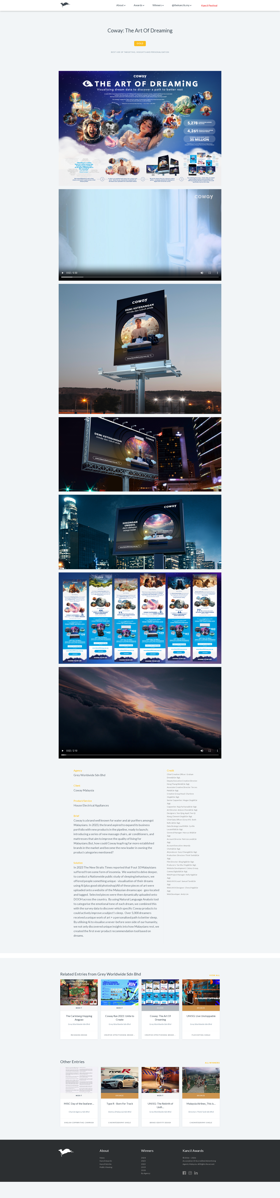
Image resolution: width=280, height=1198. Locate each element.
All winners (212, 1062)
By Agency (145, 1173)
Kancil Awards (65, 5)
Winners (157, 5)
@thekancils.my (181, 5)
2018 (143, 1170)
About (120, 5)
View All (214, 975)
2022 (143, 1164)
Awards (138, 5)
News (102, 1158)
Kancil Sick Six (105, 1164)
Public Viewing (106, 1167)
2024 (143, 1158)
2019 (143, 1167)
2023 (143, 1161)
